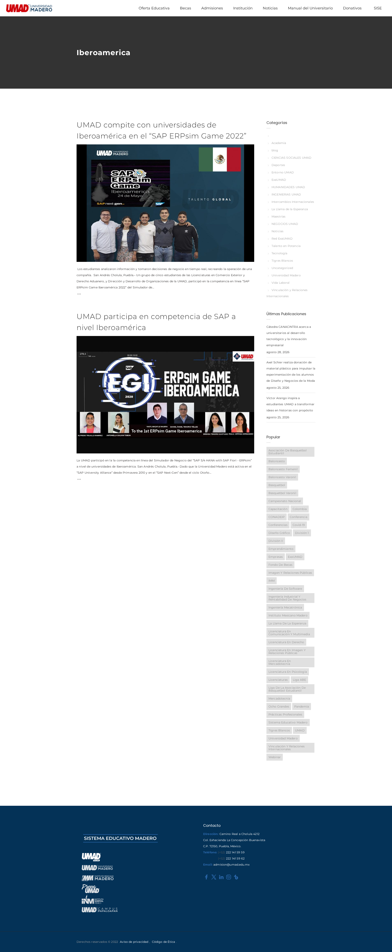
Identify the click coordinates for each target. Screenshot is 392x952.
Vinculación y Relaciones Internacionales (286, 747)
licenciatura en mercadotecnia (279, 662)
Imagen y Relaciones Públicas (290, 573)
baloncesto (276, 461)
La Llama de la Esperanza (290, 209)
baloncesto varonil (282, 477)
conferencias (277, 525)
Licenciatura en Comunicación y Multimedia (289, 632)
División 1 (302, 533)
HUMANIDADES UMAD (288, 187)
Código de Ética (163, 942)
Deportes (278, 165)
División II (275, 541)
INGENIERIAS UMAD (286, 194)
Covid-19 (299, 525)
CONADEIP (276, 517)
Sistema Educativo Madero (288, 722)
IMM (271, 581)
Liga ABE (299, 680)
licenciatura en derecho (286, 642)
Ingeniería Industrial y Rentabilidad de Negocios (287, 598)
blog (275, 150)
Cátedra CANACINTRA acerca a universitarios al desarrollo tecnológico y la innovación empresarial (288, 336)
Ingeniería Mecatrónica (285, 607)
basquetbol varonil (282, 493)
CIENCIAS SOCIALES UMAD (291, 158)
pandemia (301, 706)
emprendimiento (280, 549)
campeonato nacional (284, 501)
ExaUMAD (279, 180)
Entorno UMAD (283, 172)
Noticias (277, 231)
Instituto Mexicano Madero (287, 615)
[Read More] (79, 295)
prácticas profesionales (285, 714)
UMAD (300, 730)
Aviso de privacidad (134, 942)
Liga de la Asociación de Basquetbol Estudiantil (287, 689)
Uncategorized (282, 268)
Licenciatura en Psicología (287, 672)
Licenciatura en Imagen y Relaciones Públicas (287, 651)
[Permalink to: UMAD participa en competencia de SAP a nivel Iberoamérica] (82, 341)
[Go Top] (384, 943)
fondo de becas (280, 565)
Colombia (300, 509)
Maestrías (278, 216)
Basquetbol (276, 485)
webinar (274, 757)
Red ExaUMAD (282, 238)
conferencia (298, 517)
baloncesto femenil (283, 469)
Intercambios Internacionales (293, 202)
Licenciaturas (278, 680)
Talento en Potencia (286, 246)
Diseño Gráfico (279, 533)
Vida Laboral (281, 283)
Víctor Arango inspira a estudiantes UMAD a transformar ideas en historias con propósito (290, 404)
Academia (279, 143)
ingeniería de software (285, 588)
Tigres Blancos (282, 260)
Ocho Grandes (278, 706)
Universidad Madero (286, 275)
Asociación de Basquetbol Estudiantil (287, 452)
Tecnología (279, 253)
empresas (275, 557)
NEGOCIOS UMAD (285, 224)
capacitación (277, 509)
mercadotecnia (279, 698)
